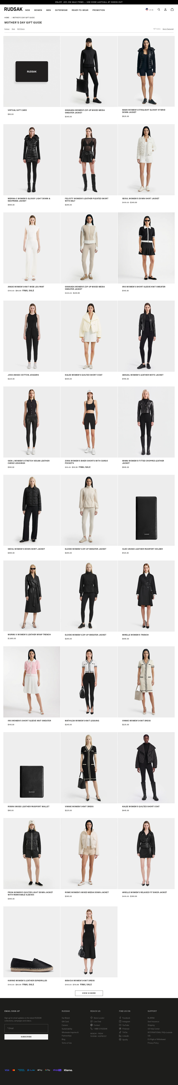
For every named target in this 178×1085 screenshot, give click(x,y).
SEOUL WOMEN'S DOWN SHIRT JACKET (140, 199)
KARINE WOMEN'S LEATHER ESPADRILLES (27, 981)
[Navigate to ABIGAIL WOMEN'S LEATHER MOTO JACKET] (146, 371)
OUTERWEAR (61, 10)
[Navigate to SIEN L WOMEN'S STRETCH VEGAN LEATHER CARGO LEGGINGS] (31, 457)
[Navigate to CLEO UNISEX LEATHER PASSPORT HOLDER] (146, 545)
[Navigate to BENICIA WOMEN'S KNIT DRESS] (88, 977)
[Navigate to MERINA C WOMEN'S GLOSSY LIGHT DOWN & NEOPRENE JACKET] (31, 195)
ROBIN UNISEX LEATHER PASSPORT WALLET (28, 807)
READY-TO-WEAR (80, 10)
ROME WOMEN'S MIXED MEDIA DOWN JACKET (87, 892)
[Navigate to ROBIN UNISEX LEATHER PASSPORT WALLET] (31, 803)
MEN (48, 10)
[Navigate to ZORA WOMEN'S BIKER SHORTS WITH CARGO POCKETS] (88, 457)
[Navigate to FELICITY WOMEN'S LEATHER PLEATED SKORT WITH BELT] (88, 195)
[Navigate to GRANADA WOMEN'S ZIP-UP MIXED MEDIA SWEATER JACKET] (88, 106)
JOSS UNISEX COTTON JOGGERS (23, 375)
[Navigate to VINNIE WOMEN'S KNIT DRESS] (146, 717)
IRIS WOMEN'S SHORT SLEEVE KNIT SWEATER (143, 287)
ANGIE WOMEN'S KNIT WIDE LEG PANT (26, 287)
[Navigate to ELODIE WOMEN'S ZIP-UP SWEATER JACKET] (88, 545)
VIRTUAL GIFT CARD (17, 110)
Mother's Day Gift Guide (24, 17)
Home (6, 17)
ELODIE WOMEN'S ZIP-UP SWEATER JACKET (85, 549)
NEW (27, 10)
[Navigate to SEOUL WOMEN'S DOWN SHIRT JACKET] (146, 195)
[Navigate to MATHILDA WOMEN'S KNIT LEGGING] (88, 717)
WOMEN (38, 10)
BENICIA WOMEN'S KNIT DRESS (80, 981)
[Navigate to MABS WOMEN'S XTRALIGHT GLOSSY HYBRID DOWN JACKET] (146, 106)
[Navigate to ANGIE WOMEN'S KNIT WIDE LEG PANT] (31, 283)
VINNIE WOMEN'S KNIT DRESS (136, 721)
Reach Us (95, 1011)
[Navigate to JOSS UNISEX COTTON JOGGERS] (31, 371)
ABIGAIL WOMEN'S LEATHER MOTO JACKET (143, 375)
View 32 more (89, 993)
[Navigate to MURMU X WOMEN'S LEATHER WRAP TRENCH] (31, 631)
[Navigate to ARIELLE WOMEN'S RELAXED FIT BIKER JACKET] (146, 888)
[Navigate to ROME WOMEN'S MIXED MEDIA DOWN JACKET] (88, 888)
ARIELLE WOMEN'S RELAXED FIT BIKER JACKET (144, 892)
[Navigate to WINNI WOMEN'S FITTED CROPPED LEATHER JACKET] (146, 457)
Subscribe (26, 1037)
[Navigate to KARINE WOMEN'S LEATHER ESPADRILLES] (31, 977)
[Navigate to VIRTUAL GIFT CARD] (31, 106)
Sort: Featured (168, 29)
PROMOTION (98, 10)
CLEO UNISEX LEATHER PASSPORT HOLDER (142, 549)
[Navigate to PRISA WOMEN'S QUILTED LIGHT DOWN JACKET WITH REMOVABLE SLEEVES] (31, 888)
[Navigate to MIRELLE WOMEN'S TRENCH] (146, 631)
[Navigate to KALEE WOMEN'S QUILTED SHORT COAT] (88, 371)
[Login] (165, 9)
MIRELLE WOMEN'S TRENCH (135, 635)
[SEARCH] (159, 9)
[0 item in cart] (172, 9)
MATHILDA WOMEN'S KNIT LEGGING (82, 721)
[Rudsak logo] (13, 9)
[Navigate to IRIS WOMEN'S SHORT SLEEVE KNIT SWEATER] (146, 283)
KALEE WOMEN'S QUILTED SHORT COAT (83, 375)
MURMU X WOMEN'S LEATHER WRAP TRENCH (29, 635)
